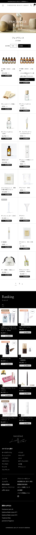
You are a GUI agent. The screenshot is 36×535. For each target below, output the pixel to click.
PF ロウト (22, 215)
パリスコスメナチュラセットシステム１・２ (8, 418)
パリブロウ (5, 458)
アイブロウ (5, 464)
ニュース (4, 478)
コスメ (20, 458)
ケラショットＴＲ (5, 358)
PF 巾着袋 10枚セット (8, 270)
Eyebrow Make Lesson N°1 (9, 512)
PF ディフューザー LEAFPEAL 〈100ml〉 (25, 270)
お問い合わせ (5, 490)
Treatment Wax (6, 518)
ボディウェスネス (23, 461)
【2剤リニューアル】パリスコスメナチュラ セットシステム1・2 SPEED (8, 328)
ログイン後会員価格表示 (7, 335)
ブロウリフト (5, 461)
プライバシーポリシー (23, 478)
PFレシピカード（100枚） (8, 104)
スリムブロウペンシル (25, 388)
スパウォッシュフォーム (25, 418)
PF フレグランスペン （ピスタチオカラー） (26, 132)
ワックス (4, 466)
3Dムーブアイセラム (24, 327)
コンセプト (5, 481)
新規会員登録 (5, 484)
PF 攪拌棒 (4, 242)
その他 (20, 464)
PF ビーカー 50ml (24, 187)
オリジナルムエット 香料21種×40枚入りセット (8, 188)
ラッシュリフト (6, 455)
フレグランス (5, 469)
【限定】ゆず (5, 160)
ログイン (27, 79)
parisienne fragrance (8, 520)
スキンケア (21, 455)
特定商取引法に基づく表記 (24, 481)
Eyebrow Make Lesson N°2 (9, 515)
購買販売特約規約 (22, 484)
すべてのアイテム (7, 452)
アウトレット (22, 466)
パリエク (20, 452)
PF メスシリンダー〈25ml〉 (9, 216)
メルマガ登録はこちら (23, 493)
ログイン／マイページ (8, 487)
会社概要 (19, 490)
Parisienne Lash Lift (7, 509)
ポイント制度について (23, 487)
